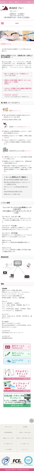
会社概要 (25, 426)
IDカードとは (8, 426)
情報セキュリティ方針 (8, 438)
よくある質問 (8, 449)
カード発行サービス (8, 443)
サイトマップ (25, 449)
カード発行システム (25, 443)
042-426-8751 (19, 16)
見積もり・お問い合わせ (25, 432)
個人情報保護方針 (8, 432)
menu (17, 23)
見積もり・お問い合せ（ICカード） (25, 438)
